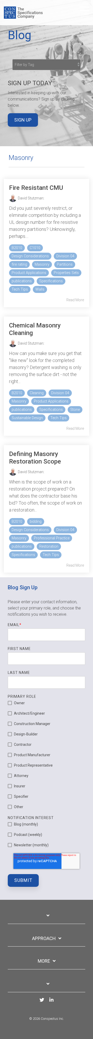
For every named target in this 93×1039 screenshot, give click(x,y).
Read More (75, 300)
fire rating (19, 264)
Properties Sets (66, 273)
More (44, 961)
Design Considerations (30, 256)
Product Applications (29, 273)
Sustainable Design (27, 418)
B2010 (17, 248)
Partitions (65, 264)
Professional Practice (51, 538)
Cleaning (37, 393)
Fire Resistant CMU (36, 187)
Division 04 (65, 256)
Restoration (48, 546)
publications (22, 281)
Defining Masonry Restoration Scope (35, 457)
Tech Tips (20, 289)
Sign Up (23, 120)
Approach (44, 938)
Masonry (42, 264)
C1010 (35, 248)
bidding (36, 521)
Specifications (51, 281)
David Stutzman (30, 198)
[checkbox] (46, 755)
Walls (39, 289)
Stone (75, 409)
